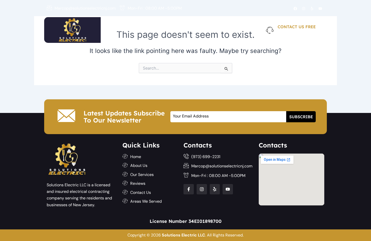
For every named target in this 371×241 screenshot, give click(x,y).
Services (173, 30)
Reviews (206, 30)
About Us (145, 30)
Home (120, 30)
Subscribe (301, 116)
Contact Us (235, 30)
